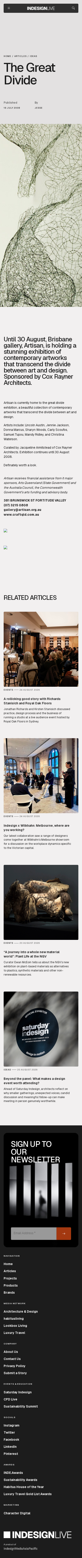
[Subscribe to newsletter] (63, 1233)
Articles (10, 1271)
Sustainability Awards (20, 1480)
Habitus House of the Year (24, 1487)
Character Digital (17, 1513)
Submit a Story (15, 1373)
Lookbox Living (15, 1326)
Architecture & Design (21, 1311)
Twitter (9, 1432)
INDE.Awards (13, 1473)
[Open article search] (73, 8)
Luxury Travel (14, 1333)
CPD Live (10, 1399)
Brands (9, 1292)
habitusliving (14, 1319)
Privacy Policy (15, 1366)
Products (11, 1285)
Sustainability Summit (21, 1406)
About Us (11, 1352)
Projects (10, 1278)
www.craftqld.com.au (21, 514)
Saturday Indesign (18, 1392)
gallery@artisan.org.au (22, 510)
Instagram (11, 1425)
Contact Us (12, 1359)
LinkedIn (10, 1447)
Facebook (11, 1439)
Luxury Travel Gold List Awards (28, 1494)
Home (8, 1264)
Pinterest (11, 1454)
